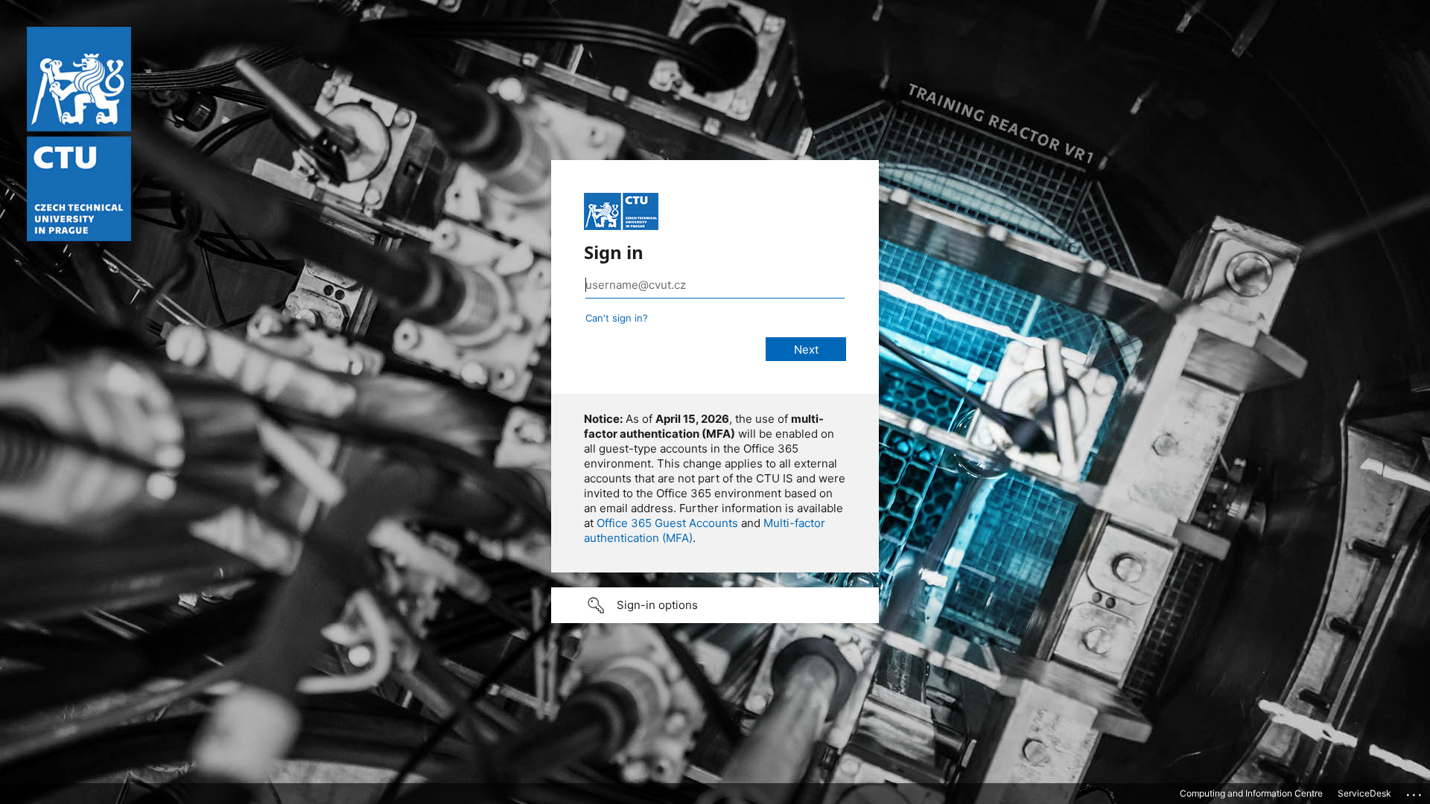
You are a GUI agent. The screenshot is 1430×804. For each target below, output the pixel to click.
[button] (715, 605)
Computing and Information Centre (1251, 793)
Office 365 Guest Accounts (667, 523)
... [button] (1415, 791)
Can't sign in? (616, 318)
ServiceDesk (1364, 793)
